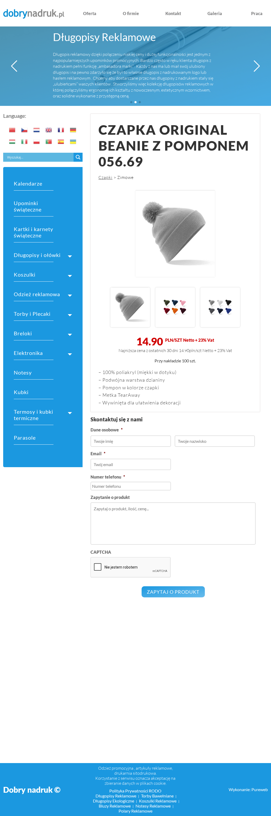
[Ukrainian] (73, 141)
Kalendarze (28, 183)
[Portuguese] (49, 141)
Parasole (25, 437)
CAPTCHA (101, 551)
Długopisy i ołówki (37, 255)
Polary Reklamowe (135, 810)
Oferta (89, 13)
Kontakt (173, 13)
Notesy (23, 372)
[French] (61, 130)
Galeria (214, 13)
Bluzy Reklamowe (115, 805)
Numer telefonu (108, 476)
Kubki (21, 392)
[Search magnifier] (78, 157)
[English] (49, 130)
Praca (257, 13)
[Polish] (36, 141)
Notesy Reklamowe (153, 805)
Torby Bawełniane (157, 795)
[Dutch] (36, 130)
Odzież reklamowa (37, 294)
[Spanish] (61, 141)
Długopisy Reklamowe (104, 37)
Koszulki (24, 274)
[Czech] (24, 130)
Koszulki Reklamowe (158, 800)
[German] (73, 130)
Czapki (105, 177)
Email (98, 453)
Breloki (23, 333)
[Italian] (24, 141)
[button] (14, 66)
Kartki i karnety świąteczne (33, 232)
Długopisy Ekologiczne (113, 800)
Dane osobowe (107, 429)
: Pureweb (259, 789)
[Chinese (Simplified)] (12, 130)
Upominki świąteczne (28, 206)
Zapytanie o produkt (110, 497)
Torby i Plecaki (32, 313)
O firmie (131, 13)
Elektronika (28, 353)
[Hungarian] (12, 141)
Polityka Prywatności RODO (135, 790)
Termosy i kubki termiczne (33, 414)
